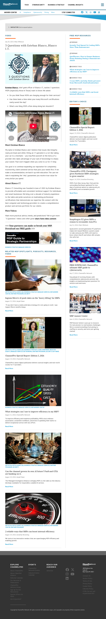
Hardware (45, 350)
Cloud (39, 350)
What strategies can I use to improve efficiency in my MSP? (32, 411)
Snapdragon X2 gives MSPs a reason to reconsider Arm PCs (83, 220)
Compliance (27, 12)
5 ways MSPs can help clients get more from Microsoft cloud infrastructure (85, 82)
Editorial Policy (88, 589)
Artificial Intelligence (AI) (14, 292)
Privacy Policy (87, 583)
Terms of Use (87, 581)
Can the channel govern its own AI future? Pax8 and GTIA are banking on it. (31, 472)
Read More (9, 311)
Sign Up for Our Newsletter (15, 591)
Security (27, 294)
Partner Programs (17, 294)
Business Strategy (56, 5)
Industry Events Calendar (33, 574)
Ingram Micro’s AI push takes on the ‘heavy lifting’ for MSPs (32, 298)
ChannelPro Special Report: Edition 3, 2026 (24, 355)
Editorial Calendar (16, 578)
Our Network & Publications (15, 581)
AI (20, 12)
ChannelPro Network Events (34, 569)
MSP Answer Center (37, 407)
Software (55, 351)
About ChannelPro (16, 571)
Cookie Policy (87, 586)
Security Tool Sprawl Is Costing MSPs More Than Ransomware (85, 46)
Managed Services (24, 247)
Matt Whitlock (19, 42)
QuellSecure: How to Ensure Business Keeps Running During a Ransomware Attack (85, 58)
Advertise (50, 571)
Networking (27, 351)
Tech (27, 5)
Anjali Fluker (21, 301)
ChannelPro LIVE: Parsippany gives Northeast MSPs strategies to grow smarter (84, 173)
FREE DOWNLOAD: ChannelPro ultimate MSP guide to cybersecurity (84, 267)
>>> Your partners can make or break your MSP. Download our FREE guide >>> (28, 227)
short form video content (45, 218)
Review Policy (87, 578)
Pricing (47, 12)
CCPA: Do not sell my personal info (89, 592)
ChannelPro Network (23, 359)
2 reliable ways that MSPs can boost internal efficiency (29, 531)
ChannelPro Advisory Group (15, 586)
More (53, 12)
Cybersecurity (38, 5)
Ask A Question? (15, 599)
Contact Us (86, 576)
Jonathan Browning (23, 535)
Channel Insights (75, 5)
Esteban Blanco (11, 87)
